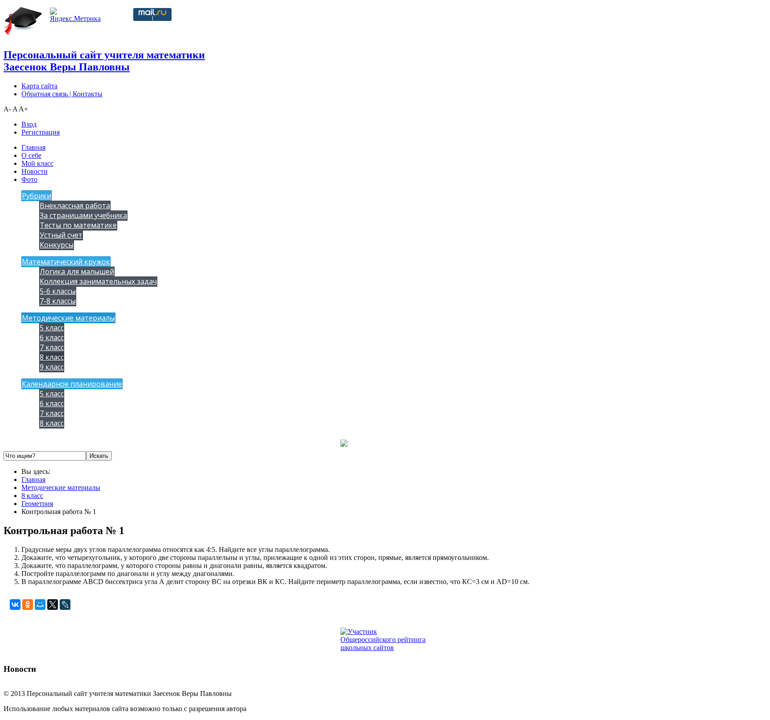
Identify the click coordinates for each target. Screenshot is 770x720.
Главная (33, 147)
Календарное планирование (72, 384)
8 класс (52, 357)
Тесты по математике (78, 225)
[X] (52, 604)
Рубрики (36, 196)
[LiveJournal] (65, 604)
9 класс (52, 367)
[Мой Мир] (40, 604)
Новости (34, 171)
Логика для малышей (77, 271)
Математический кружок (66, 262)
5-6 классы (58, 291)
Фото (29, 179)
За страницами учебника (83, 215)
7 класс (52, 347)
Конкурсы (57, 245)
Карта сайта (39, 86)
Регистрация (40, 132)
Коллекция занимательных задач (98, 281)
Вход (29, 124)
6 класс (52, 337)
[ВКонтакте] (15, 604)
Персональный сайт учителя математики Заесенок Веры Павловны (104, 61)
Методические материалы (68, 318)
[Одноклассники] (27, 604)
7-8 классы (58, 301)
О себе (31, 155)
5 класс (52, 328)
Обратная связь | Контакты (61, 94)
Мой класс (37, 163)
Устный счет (61, 235)
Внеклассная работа (75, 205)
